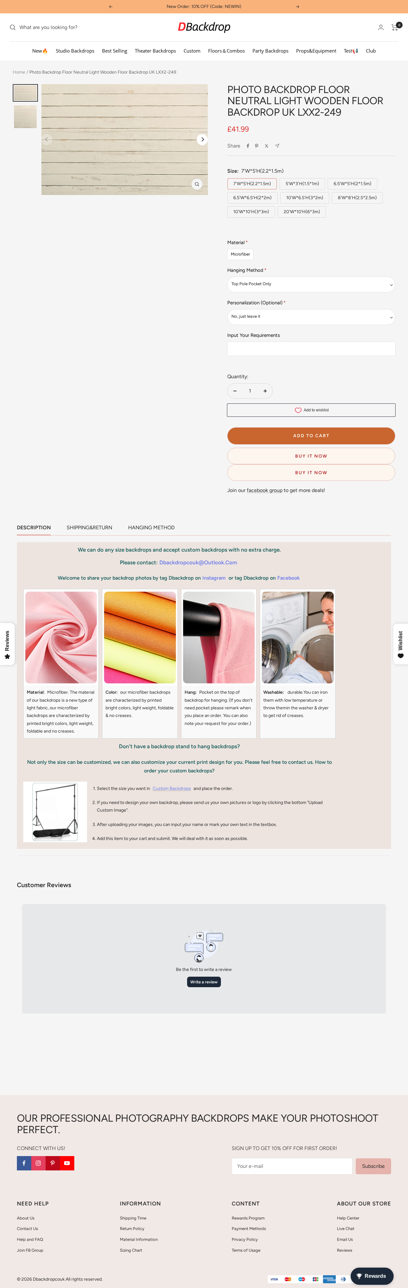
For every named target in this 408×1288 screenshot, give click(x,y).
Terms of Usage (246, 1250)
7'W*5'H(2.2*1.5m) (252, 183)
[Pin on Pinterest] (256, 146)
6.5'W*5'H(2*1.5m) (352, 183)
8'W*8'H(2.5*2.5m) (357, 197)
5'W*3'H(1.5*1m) (302, 183)
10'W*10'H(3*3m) (251, 211)
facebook (288, 578)
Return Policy (132, 1228)
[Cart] (394, 27)
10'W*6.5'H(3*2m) (304, 197)
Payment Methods (249, 1228)
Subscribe (373, 1166)
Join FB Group (30, 1250)
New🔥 (40, 50)
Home (19, 72)
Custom (192, 50)
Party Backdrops (270, 50)
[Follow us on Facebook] (24, 1163)
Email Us (345, 1239)
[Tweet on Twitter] (266, 146)
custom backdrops (172, 788)
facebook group (264, 490)
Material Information (139, 1239)
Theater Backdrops (155, 50)
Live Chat (345, 1228)
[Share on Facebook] (248, 146)
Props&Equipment (316, 50)
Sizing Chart (131, 1250)
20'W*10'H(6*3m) (302, 211)
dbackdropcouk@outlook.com (198, 562)
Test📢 (351, 50)
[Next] (202, 139)
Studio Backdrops (75, 50)
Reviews (344, 1250)
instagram (214, 578)
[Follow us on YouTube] (67, 1163)
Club (371, 50)
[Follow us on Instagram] (38, 1163)
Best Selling (114, 50)
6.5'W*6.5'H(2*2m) (252, 197)
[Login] (381, 27)
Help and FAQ (30, 1239)
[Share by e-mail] (277, 146)
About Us (25, 1218)
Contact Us (27, 1228)
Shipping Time (133, 1218)
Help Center (348, 1218)
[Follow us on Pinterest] (53, 1163)
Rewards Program (248, 1218)
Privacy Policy (245, 1239)
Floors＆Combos (226, 50)
